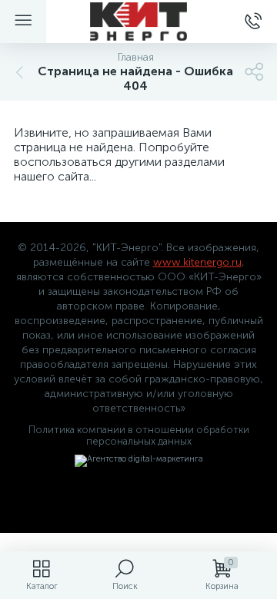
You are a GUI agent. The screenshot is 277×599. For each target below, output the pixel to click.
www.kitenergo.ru (197, 262)
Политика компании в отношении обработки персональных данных (138, 435)
